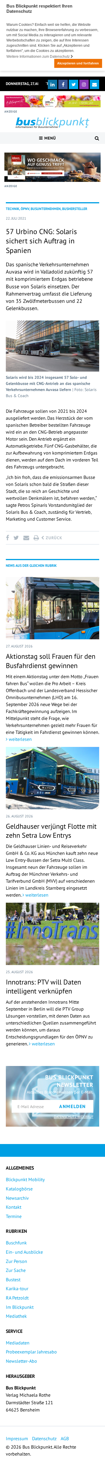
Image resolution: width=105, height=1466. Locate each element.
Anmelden (72, 1106)
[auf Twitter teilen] (16, 537)
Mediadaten (17, 1343)
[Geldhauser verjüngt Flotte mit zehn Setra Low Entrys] (52, 778)
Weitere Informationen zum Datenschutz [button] (38, 57)
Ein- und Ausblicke (24, 1252)
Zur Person (16, 1261)
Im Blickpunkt (20, 1307)
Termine (14, 1216)
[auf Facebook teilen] (8, 537)
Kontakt (13, 1207)
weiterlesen (20, 739)
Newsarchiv (17, 1198)
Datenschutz (44, 1438)
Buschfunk (16, 1243)
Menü (49, 138)
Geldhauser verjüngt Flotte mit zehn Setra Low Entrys (51, 831)
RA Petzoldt (17, 1298)
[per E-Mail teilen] (26, 537)
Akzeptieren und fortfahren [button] (78, 63)
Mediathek (16, 1316)
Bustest (13, 1279)
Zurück (53, 537)
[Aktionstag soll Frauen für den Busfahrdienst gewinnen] (52, 608)
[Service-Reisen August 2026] (52, 167)
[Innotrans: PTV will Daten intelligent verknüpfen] (52, 934)
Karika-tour (17, 1288)
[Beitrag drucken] (36, 537)
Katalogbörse (19, 1189)
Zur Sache (16, 1270)
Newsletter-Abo (21, 1361)
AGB (65, 1438)
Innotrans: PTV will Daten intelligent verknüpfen (43, 987)
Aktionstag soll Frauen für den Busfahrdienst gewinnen (50, 661)
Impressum (17, 1438)
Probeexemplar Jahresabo (31, 1352)
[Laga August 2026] (52, 101)
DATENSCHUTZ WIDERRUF (73, 1116)
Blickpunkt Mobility (25, 1179)
